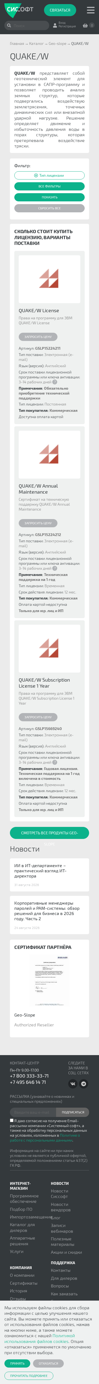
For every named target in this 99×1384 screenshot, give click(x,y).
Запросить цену (38, 336)
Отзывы (18, 1298)
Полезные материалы (62, 1241)
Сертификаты (23, 1282)
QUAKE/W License (39, 310)
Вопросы (60, 1285)
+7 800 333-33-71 (29, 1076)
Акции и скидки (66, 1252)
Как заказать (64, 1293)
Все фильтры (49, 186)
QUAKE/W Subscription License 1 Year (44, 683)
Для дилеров (64, 1278)
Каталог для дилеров (22, 1227)
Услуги (16, 1251)
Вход (62, 22)
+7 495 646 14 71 (28, 1082)
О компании (22, 1275)
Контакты (60, 1270)
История (18, 1290)
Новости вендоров (61, 1206)
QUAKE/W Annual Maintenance (38, 489)
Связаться (60, 10)
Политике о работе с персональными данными (45, 1137)
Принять (17, 1363)
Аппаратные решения (22, 1240)
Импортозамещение (31, 1216)
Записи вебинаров (62, 1228)
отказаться (48, 1363)
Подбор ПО (21, 1209)
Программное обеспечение (24, 1198)
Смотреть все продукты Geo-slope (49, 834)
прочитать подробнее (29, 1375)
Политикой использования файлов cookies (39, 1338)
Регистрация (67, 26)
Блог (56, 1217)
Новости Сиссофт (59, 1193)
